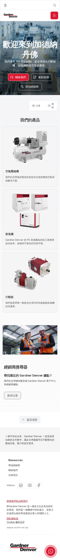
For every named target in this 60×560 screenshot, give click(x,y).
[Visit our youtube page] (30, 485)
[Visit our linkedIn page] (21, 485)
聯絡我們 (13, 470)
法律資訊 (13, 475)
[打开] (54, 15)
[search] (54, 5)
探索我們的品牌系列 (17, 501)
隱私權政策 (12, 518)
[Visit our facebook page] (39, 485)
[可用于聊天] (50, 551)
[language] (5, 5)
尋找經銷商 (14, 465)
